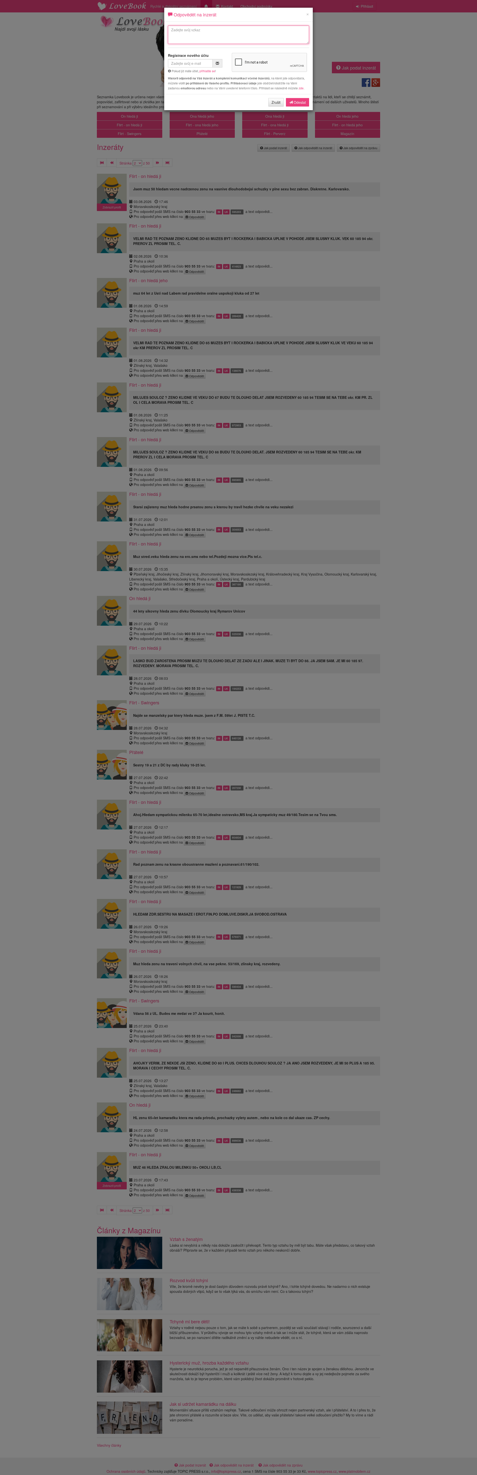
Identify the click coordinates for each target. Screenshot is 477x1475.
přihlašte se (207, 71)
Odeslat (299, 102)
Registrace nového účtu (188, 55)
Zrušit (276, 102)
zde (301, 88)
